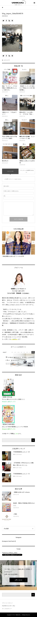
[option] (18, 244)
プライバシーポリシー (7, 603)
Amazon (4, 401)
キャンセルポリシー (7, 608)
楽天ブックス (12, 401)
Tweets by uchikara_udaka (9, 552)
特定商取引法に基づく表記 (8, 605)
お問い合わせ (18, 580)
